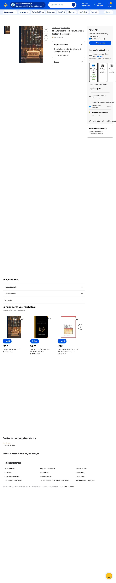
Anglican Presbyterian (47, 468)
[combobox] (62, 5)
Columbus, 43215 (100, 84)
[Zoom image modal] (46, 40)
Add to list (96, 121)
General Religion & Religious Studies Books (54, 480)
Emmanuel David (81, 468)
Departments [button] (8, 12)
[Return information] (104, 39)
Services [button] (23, 12)
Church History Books (12, 476)
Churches (8, 472)
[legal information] (107, 34)
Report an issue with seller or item (104, 102)
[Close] (42, 12)
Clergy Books (80, 476)
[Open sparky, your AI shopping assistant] (109, 576)
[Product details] (82, 287)
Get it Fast (61, 12)
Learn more (96, 115)
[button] (85, 5)
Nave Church (80, 472)
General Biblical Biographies (85, 480)
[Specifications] (82, 293)
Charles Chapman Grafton (61, 28)
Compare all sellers (96, 134)
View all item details (62, 55)
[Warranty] (82, 300)
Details (109, 106)
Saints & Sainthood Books (13, 480)
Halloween (51, 12)
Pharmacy (71, 12)
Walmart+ (94, 12)
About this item (10, 279)
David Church (44, 472)
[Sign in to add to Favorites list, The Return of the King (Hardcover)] (22, 319)
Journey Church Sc (11, 468)
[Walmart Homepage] (6, 5)
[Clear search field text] (68, 5)
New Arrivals (83, 12)
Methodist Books (46, 476)
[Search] (73, 5)
